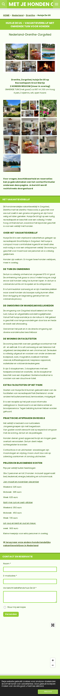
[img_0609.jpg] (12, 127)
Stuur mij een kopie (16, 607)
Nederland (18, 15)
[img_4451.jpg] (12, 163)
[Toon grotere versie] (30, 58)
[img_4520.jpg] (48, 127)
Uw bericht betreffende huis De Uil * (19, 588)
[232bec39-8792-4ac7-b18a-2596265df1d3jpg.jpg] (48, 108)
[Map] (30, 645)
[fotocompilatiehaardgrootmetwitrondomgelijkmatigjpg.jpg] (30, 108)
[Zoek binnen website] (3, 4)
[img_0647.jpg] (30, 145)
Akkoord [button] (48, 691)
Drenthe (30, 15)
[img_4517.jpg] (12, 145)
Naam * (7, 563)
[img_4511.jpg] (30, 127)
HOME (6, 15)
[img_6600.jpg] (48, 145)
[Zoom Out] (52, 665)
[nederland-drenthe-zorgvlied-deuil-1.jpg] (12, 108)
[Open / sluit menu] (56, 4)
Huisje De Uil (44, 15)
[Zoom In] (52, 660)
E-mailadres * (10, 575)
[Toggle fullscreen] (52, 625)
